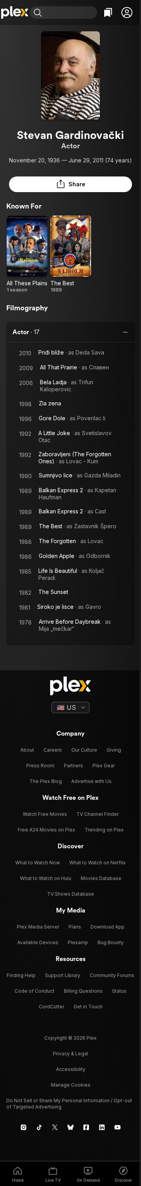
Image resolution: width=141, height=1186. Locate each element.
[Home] (15, 12)
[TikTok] (39, 1127)
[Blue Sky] (70, 1127)
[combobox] (70, 12)
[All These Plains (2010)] (27, 254)
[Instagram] (23, 1127)
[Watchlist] (108, 12)
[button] (127, 12)
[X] (55, 1127)
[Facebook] (86, 1127)
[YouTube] (117, 1127)
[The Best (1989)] (71, 254)
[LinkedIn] (102, 1127)
